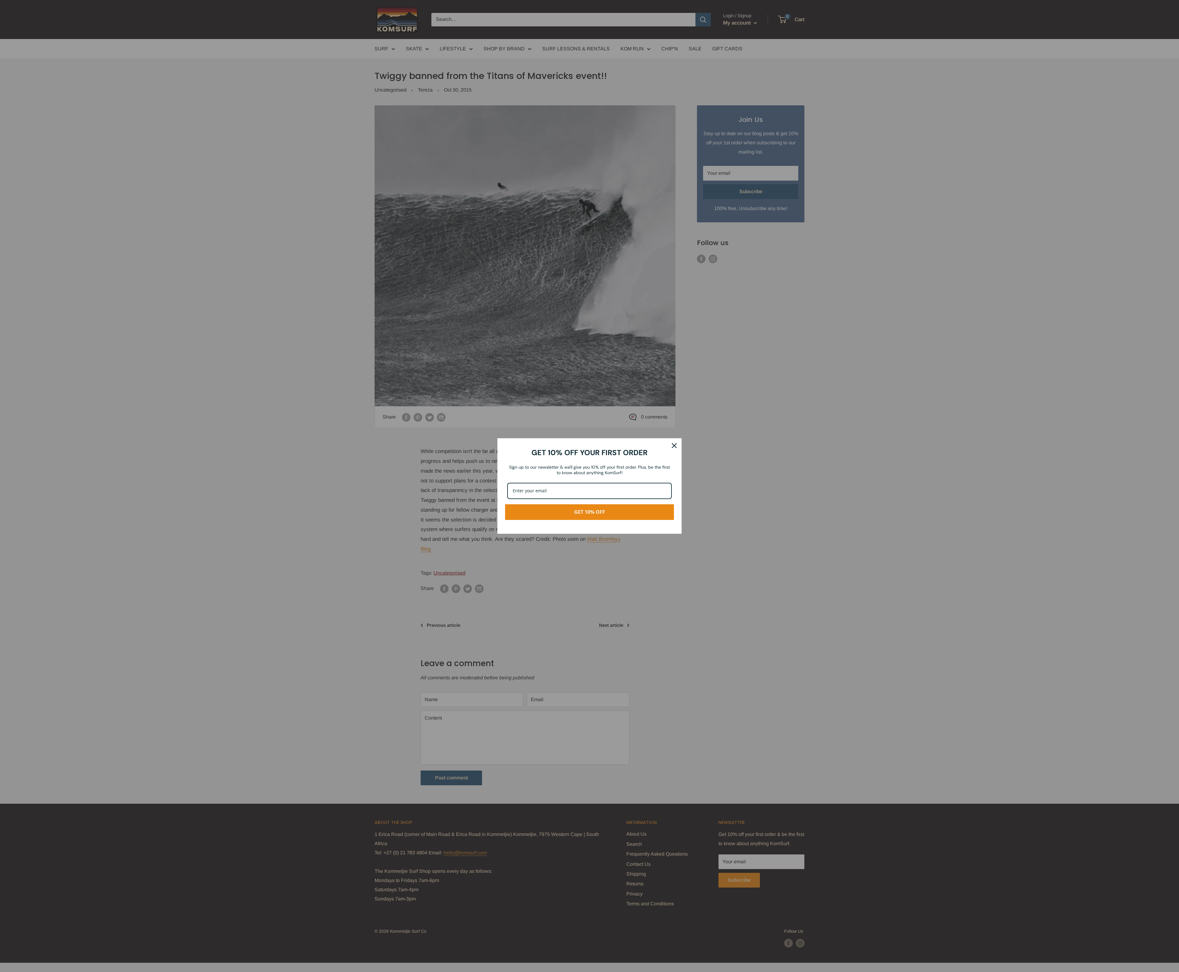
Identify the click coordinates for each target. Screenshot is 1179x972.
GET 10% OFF (589, 512)
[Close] (674, 445)
